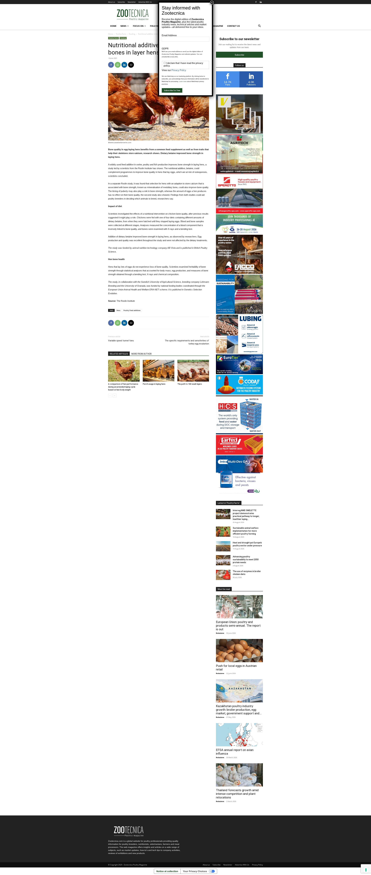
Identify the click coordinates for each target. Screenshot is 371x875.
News (123, 26)
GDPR (165, 48)
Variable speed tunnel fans (121, 340)
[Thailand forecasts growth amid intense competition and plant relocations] (239, 775)
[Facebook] (256, 2)
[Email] (131, 65)
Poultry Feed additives (131, 310)
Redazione (220, 633)
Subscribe (121, 2)
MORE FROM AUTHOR (141, 354)
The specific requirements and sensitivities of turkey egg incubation (187, 342)
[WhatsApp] (118, 65)
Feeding (132, 34)
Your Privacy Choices (195, 871)
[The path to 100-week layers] (193, 371)
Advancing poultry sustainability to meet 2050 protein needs (246, 559)
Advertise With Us (145, 2)
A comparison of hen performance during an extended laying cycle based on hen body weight (123, 387)
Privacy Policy (257, 865)
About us (111, 2)
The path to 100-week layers (189, 384)
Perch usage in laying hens (154, 384)
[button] (259, 26)
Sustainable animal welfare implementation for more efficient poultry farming (245, 531)
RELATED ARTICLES (119, 354)
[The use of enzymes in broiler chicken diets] (223, 575)
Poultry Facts (121, 34)
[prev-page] (110, 395)
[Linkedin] (261, 2)
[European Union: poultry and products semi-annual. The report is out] (239, 606)
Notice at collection (167, 871)
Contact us (233, 26)
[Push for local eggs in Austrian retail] (239, 650)
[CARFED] (239, 453)
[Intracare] (239, 493)
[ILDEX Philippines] (239, 233)
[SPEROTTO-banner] (239, 212)
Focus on (138, 26)
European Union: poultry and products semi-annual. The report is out (238, 625)
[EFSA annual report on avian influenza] (239, 734)
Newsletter (132, 2)
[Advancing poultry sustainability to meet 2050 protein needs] (223, 560)
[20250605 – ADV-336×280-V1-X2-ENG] (239, 172)
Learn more (183, 81)
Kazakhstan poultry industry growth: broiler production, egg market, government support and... (239, 709)
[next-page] (114, 395)
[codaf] (239, 393)
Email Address (169, 35)
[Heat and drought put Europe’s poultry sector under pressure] (223, 546)
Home (113, 26)
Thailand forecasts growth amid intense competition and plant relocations (237, 793)
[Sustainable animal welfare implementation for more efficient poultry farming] (223, 532)
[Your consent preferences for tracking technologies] (366, 870)
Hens (118, 310)
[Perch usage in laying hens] (158, 371)
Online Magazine (213, 26)
